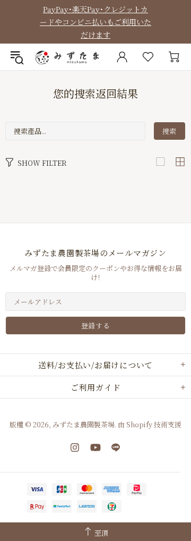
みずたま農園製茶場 (68, 57)
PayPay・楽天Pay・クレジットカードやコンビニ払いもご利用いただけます (95, 22)
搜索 (169, 131)
